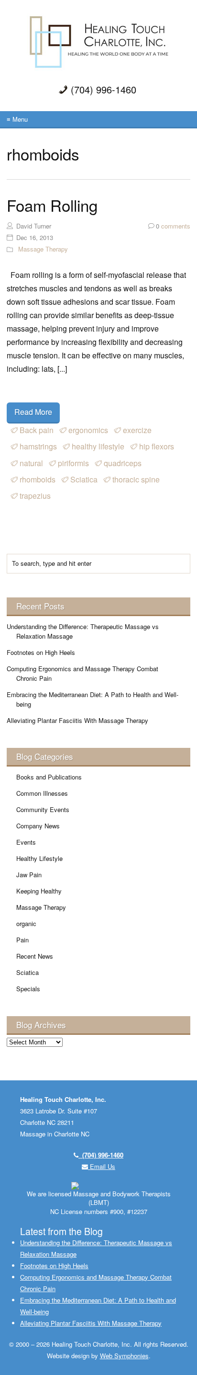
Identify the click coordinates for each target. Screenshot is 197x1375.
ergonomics (88, 429)
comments (173, 225)
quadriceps (123, 463)
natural (31, 463)
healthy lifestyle (98, 446)
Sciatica (84, 479)
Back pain (37, 429)
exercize (137, 429)
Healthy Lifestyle (39, 858)
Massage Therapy (43, 248)
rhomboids (37, 479)
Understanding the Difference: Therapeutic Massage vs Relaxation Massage (83, 631)
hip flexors (156, 446)
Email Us (101, 1166)
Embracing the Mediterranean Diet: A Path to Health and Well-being (92, 699)
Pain (22, 939)
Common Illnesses (42, 793)
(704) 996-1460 (100, 1154)
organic (26, 923)
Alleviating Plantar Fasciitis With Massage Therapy (77, 720)
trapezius (35, 495)
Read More (33, 411)
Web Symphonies (124, 1355)
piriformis (73, 463)
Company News (38, 825)
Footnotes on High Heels (41, 652)
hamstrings (38, 446)
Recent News (34, 956)
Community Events (42, 809)
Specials (28, 988)
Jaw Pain (29, 874)
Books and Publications (49, 776)
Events (26, 842)
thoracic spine (136, 479)
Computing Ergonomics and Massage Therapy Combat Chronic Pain (82, 673)
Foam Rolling (52, 205)
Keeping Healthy (39, 890)
